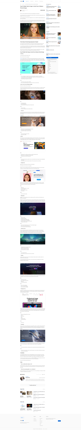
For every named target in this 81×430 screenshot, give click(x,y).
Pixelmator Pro (49, 68)
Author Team (35, 419)
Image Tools (27, 1)
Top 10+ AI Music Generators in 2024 (51, 10)
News (40, 424)
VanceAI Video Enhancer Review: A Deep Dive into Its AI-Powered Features (51, 34)
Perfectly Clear (49, 66)
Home (40, 416)
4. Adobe (49, 63)
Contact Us (35, 418)
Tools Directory (41, 1)
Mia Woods (28, 377)
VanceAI (49, 62)
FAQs (47, 71)
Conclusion (48, 70)
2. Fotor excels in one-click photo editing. (52, 61)
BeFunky (21, 58)
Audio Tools (36, 1)
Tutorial (40, 423)
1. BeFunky (49, 60)
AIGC (46, 9)
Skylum (48, 67)
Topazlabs (49, 69)
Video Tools (31, 1)
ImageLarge (49, 64)
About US (35, 416)
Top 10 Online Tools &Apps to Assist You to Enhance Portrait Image (52, 59)
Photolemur (49, 65)
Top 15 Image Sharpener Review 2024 (51, 18)
